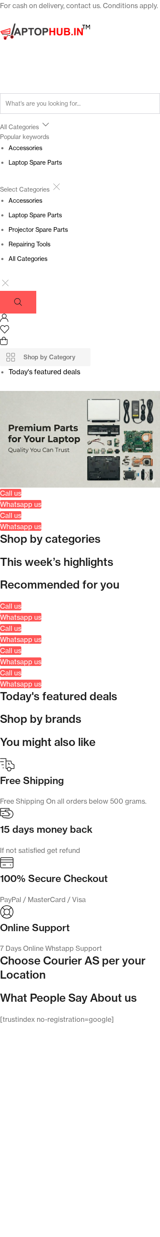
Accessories (25, 147)
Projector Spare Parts (38, 229)
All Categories (28, 258)
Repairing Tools (29, 244)
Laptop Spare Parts (35, 162)
